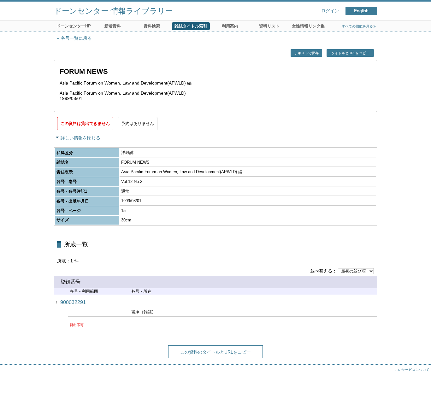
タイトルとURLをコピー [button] (350, 53)
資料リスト (269, 26)
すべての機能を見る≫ (359, 26)
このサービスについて (412, 370)
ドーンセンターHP (73, 26)
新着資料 (112, 26)
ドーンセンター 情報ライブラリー (113, 11)
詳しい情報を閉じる (80, 137)
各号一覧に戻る (76, 38)
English (361, 11)
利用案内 (230, 26)
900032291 (73, 302)
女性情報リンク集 (308, 26)
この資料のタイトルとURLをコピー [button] (215, 352)
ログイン (330, 11)
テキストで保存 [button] (306, 53)
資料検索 (152, 26)
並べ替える (321, 270)
